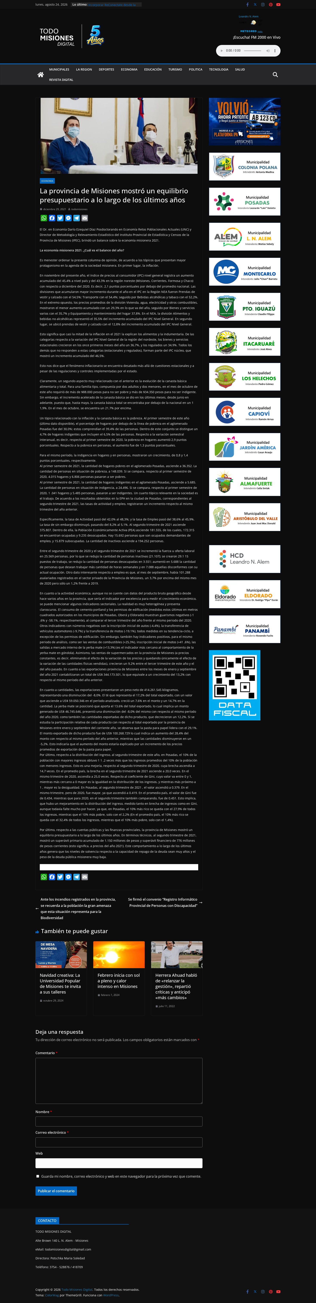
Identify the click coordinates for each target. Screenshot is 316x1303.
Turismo (175, 69)
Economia (129, 69)
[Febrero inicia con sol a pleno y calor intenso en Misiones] (119, 944)
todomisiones (79, 209)
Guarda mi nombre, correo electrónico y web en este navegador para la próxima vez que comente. (121, 1176)
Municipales (59, 69)
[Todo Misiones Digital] (40, 74)
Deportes (106, 69)
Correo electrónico (52, 1132)
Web (39, 1153)
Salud (240, 69)
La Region (84, 69)
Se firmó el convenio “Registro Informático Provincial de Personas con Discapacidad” (162, 902)
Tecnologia (218, 69)
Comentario (46, 1053)
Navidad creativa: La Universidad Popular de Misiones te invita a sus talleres (60, 983)
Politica (195, 69)
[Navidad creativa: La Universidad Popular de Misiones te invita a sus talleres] (61, 944)
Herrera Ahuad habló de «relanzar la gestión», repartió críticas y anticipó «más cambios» (176, 986)
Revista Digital (61, 80)
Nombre (43, 1111)
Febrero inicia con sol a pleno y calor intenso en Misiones (119, 980)
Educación (153, 69)
